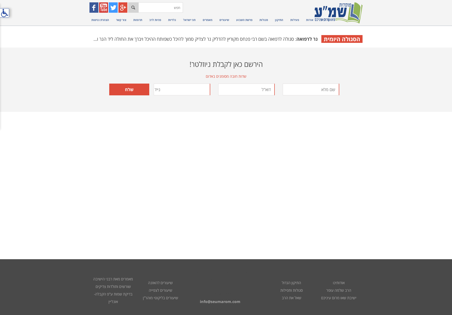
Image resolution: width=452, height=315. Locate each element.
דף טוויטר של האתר (114, 7)
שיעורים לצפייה (160, 290)
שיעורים (224, 20)
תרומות (137, 20)
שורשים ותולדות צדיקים (113, 286)
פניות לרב (155, 20)
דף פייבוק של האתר (94, 7)
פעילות (294, 20)
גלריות (172, 20)
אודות (309, 20)
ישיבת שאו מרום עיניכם (338, 297)
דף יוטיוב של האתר (104, 7)
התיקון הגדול (291, 282)
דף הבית (325, 20)
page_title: (226, 157)
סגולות (263, 20)
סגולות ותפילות (291, 290)
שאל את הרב (291, 297)
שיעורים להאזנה (160, 282)
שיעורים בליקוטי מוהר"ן (160, 297)
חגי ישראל (189, 20)
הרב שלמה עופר (338, 290)
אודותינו (339, 282)
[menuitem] (324, 20)
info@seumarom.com (220, 301)
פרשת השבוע (244, 20)
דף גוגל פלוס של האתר (123, 7)
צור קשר (121, 20)
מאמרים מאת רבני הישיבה (113, 279)
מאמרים (207, 20)
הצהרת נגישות (100, 20)
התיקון (279, 20)
